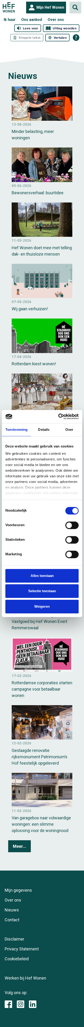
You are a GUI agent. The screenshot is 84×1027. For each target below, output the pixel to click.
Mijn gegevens (18, 890)
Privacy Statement (22, 948)
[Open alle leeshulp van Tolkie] (76, 37)
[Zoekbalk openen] (75, 7)
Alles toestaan (42, 576)
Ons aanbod (31, 19)
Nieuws (12, 909)
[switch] (72, 525)
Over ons (56, 19)
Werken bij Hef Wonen (25, 978)
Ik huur (10, 19)
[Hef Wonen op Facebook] (8, 1003)
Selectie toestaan (42, 591)
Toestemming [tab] (16, 430)
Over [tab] (69, 430)
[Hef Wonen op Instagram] (20, 1003)
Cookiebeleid (17, 958)
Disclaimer (14, 939)
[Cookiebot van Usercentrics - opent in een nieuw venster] (59, 416)
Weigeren (42, 606)
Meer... (19, 846)
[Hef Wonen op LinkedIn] (32, 1003)
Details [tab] (43, 430)
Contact (12, 919)
